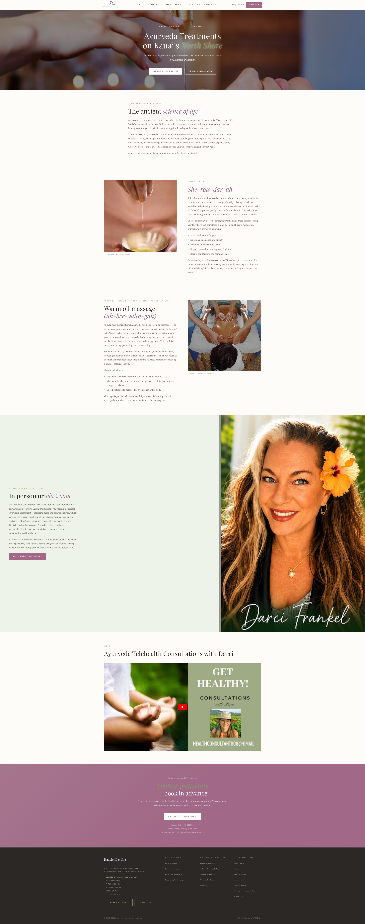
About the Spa (240, 879)
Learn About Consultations (27, 556)
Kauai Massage (171, 863)
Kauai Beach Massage (173, 874)
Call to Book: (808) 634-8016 (182, 816)
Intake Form (210, 4)
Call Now (145, 902)
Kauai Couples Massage (174, 879)
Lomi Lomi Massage (173, 868)
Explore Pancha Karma (200, 71)
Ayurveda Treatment (207, 863)
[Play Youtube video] (182, 707)
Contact (193, 4)
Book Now (254, 5)
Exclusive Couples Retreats (210, 868)
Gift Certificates (240, 874)
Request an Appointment (165, 71)
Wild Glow (257, 918)
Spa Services (153, 4)
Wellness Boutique (207, 879)
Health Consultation (207, 874)
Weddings (204, 885)
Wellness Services (174, 4)
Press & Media (240, 885)
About (138, 4)
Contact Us (238, 896)
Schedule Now (118, 902)
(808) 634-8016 (238, 4)
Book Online (239, 863)
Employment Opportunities (244, 890)
